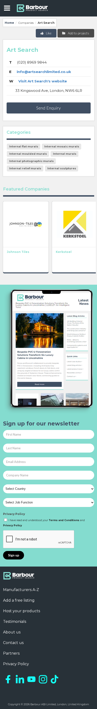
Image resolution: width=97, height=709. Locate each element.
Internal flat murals (23, 146)
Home (9, 22)
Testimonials (14, 621)
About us (11, 632)
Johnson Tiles (18, 252)
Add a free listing (19, 600)
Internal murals (64, 153)
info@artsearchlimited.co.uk (44, 71)
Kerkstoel (64, 252)
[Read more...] (25, 224)
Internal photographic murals (31, 161)
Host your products (21, 611)
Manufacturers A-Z (21, 589)
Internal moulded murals (28, 153)
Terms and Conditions (64, 520)
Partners (11, 653)
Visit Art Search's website (42, 81)
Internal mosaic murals (61, 146)
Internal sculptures (61, 168)
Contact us (13, 642)
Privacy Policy (14, 514)
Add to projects (78, 33)
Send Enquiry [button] (48, 107)
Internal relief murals (25, 168)
